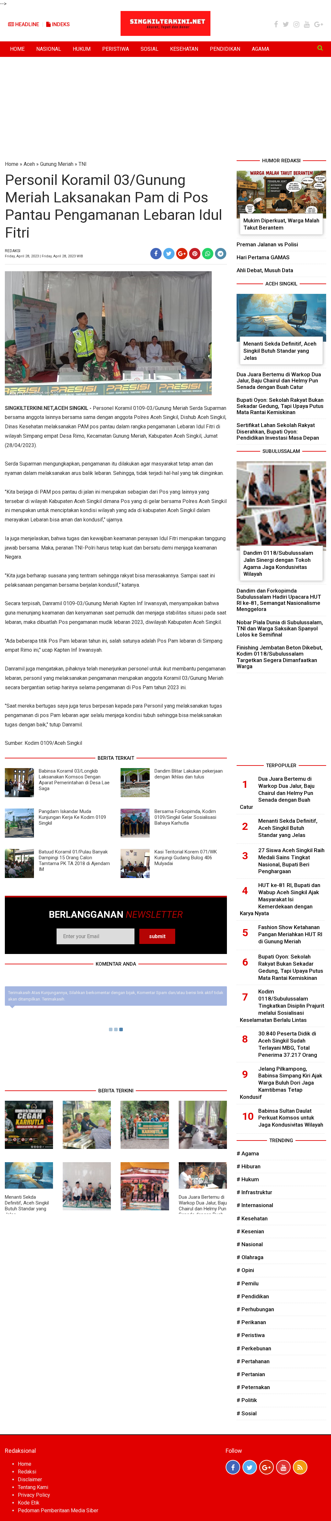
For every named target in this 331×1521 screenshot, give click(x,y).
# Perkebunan (254, 1348)
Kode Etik (28, 1503)
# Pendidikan (253, 1296)
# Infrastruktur (254, 1192)
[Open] (320, 48)
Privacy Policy (34, 1495)
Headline (26, 24)
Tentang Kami (33, 1487)
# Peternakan (253, 1387)
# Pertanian (251, 1374)
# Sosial (247, 1413)
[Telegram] (220, 253)
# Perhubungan (255, 1309)
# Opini (245, 1270)
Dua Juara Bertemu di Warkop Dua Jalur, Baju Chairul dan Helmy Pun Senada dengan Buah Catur (203, 1208)
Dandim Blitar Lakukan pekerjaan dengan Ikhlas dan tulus (189, 774)
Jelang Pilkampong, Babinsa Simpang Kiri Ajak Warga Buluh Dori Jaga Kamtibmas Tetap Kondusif (281, 1083)
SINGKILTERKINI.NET (29, 408)
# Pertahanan (253, 1361)
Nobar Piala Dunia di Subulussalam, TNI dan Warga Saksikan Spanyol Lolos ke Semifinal (280, 628)
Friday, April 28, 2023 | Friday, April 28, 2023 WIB (44, 256)
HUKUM (82, 49)
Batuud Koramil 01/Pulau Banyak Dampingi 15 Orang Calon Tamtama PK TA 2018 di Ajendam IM (74, 860)
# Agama (248, 1153)
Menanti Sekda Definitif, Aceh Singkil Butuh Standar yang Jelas (27, 1205)
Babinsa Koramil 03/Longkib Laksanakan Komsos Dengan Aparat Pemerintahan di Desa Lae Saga (74, 779)
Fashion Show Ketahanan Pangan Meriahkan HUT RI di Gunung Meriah (290, 934)
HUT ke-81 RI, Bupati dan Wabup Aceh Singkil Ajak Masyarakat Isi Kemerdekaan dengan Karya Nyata (280, 899)
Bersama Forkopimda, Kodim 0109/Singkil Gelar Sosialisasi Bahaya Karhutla (185, 817)
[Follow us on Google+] (266, 1467)
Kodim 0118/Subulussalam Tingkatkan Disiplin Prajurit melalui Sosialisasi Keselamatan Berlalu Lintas (282, 1005)
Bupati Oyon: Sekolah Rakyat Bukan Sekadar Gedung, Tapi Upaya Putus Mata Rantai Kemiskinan (280, 406)
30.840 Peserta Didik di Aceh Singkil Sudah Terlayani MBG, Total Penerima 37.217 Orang (287, 1044)
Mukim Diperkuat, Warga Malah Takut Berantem (281, 224)
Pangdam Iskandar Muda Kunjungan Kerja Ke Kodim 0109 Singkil (72, 817)
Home (11, 164)
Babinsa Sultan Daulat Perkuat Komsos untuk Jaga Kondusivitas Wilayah (290, 1118)
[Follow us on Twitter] (249, 1467)
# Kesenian (250, 1231)
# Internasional (255, 1205)
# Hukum (248, 1179)
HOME (17, 49)
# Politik (247, 1400)
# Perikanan (251, 1322)
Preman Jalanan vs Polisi (267, 244)
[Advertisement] (165, 108)
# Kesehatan (252, 1218)
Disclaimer (30, 1479)
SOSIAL (149, 49)
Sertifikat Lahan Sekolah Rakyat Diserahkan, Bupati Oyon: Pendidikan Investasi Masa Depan (278, 431)
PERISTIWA (115, 49)
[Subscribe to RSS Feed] (300, 1467)
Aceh (29, 164)
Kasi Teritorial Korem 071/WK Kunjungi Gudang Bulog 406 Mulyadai (186, 857)
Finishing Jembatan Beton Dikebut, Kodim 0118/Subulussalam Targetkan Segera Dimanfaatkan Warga (280, 656)
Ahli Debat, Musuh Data (265, 270)
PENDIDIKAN (225, 49)
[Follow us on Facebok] (233, 1467)
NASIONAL (48, 49)
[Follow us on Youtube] (283, 1467)
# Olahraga (250, 1257)
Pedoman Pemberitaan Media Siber (58, 1510)
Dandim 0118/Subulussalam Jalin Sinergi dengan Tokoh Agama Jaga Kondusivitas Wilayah (278, 563)
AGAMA (260, 49)
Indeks (60, 24)
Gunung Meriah (56, 164)
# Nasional (250, 1244)
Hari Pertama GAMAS (263, 257)
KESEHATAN (184, 49)
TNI (83, 164)
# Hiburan (249, 1166)
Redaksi (27, 1472)
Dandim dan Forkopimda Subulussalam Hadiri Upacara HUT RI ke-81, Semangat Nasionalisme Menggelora (279, 600)
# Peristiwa (251, 1335)
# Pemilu (248, 1283)
